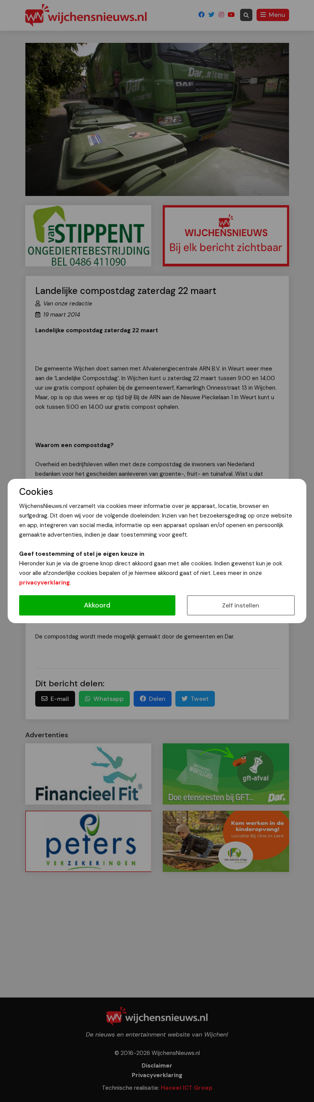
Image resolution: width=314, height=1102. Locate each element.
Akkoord (97, 605)
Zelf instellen (240, 605)
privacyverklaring (44, 582)
